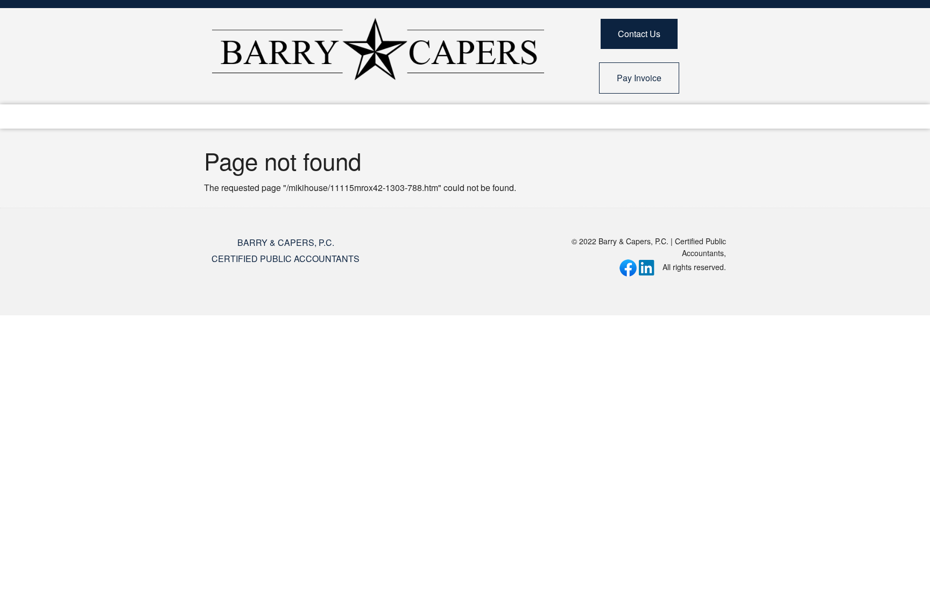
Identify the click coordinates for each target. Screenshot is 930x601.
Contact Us (639, 33)
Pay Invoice (639, 78)
